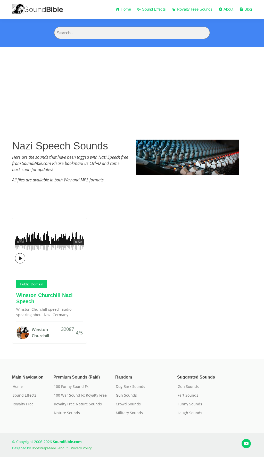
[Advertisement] (132, 85)
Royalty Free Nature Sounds (78, 404)
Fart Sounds (188, 395)
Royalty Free (23, 404)
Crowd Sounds (128, 404)
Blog (247, 9)
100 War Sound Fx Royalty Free (80, 395)
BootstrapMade (44, 448)
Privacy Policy (81, 448)
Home (125, 9)
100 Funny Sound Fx (71, 386)
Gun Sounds (126, 395)
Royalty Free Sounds (194, 9)
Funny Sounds (190, 404)
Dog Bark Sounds (130, 386)
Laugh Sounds (190, 413)
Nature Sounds (67, 413)
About (227, 9)
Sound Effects (153, 9)
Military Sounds (129, 413)
